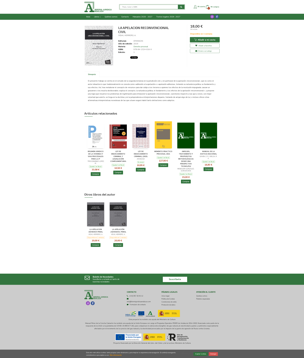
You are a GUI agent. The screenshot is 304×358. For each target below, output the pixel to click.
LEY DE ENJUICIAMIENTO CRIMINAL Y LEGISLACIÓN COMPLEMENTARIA (118, 156)
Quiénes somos (201, 296)
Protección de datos (168, 305)
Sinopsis (92, 74)
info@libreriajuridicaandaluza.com (139, 302)
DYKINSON (138, 41)
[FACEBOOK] (217, 17)
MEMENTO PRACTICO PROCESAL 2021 (163, 152)
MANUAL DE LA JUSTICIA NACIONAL (208, 152)
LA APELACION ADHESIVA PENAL (95, 230)
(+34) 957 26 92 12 (136, 296)
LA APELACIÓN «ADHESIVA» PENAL (118, 230)
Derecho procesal (140, 46)
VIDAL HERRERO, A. (127, 35)
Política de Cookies (168, 299)
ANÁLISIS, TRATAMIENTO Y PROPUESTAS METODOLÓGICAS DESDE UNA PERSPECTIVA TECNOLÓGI (185, 158)
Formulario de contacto (138, 305)
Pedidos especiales (203, 299)
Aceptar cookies (200, 354)
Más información (116, 355)
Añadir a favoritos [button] (205, 46)
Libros (97, 16)
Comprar (95, 174)
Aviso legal (165, 296)
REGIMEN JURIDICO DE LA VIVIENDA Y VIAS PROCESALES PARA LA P (96, 155)
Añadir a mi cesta (206, 39)
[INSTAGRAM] (212, 17)
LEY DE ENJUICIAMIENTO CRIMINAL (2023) (141, 154)
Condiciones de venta (169, 302)
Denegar (213, 354)
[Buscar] (181, 7)
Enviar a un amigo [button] (205, 51)
